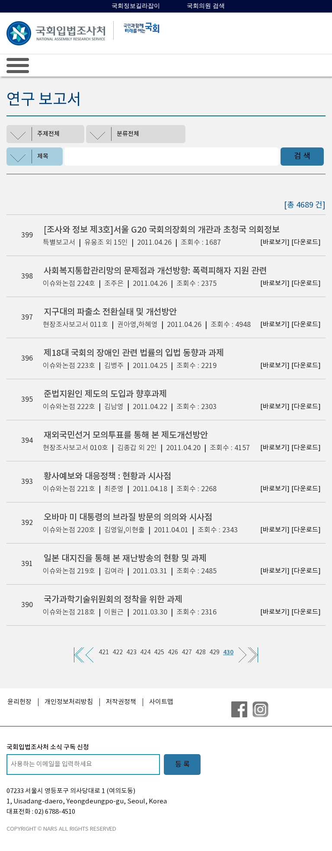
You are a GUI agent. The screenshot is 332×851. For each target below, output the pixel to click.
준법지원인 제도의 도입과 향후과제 (105, 394)
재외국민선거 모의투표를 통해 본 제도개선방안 (126, 435)
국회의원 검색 (206, 6)
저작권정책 (121, 702)
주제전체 (48, 134)
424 (145, 652)
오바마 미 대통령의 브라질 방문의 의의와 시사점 (128, 517)
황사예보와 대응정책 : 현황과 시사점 (107, 476)
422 (117, 652)
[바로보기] (275, 242)
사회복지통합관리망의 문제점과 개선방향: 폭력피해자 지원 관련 (155, 271)
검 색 (302, 156)
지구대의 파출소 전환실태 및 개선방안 (110, 312)
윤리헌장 (19, 702)
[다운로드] (306, 242)
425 (159, 652)
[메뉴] (17, 65)
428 (200, 652)
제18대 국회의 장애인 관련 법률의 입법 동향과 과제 (134, 353)
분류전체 (128, 134)
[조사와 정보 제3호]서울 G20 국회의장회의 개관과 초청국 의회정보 (162, 230)
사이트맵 (161, 702)
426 (173, 652)
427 (187, 652)
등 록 (182, 764)
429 (214, 652)
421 (104, 652)
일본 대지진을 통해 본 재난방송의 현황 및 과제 (125, 558)
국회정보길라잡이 (136, 6)
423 (131, 652)
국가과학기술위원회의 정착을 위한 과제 (113, 600)
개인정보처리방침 (69, 702)
